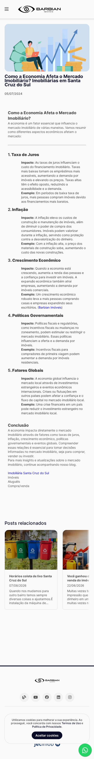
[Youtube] (35, 697)
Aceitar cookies (47, 735)
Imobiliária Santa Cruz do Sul (28, 473)
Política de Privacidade (46, 726)
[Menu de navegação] (7, 9)
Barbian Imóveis (50, 307)
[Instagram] (69, 697)
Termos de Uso (71, 723)
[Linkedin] (58, 697)
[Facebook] (47, 697)
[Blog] (24, 697)
